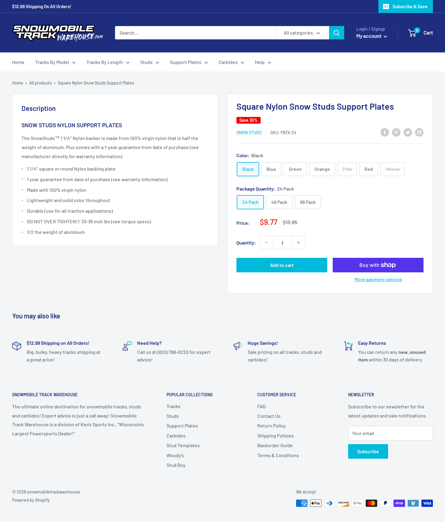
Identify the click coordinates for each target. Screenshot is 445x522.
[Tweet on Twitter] (408, 132)
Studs (146, 62)
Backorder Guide (275, 445)
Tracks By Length (104, 62)
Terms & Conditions (278, 455)
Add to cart (282, 265)
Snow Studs (249, 132)
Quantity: (246, 242)
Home (18, 62)
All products (40, 82)
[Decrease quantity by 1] (266, 242)
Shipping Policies (275, 435)
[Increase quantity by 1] (298, 242)
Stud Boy (176, 465)
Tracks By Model (52, 62)
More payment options (378, 279)
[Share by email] (419, 132)
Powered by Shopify (31, 500)
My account (369, 36)
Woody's (175, 455)
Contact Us (269, 416)
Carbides (228, 62)
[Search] (336, 32)
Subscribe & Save (410, 6)
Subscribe (368, 451)
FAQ (261, 406)
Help (260, 62)
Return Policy (271, 425)
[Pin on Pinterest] (396, 132)
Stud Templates (183, 445)
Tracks (173, 406)
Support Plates (185, 62)
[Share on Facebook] (385, 132)
